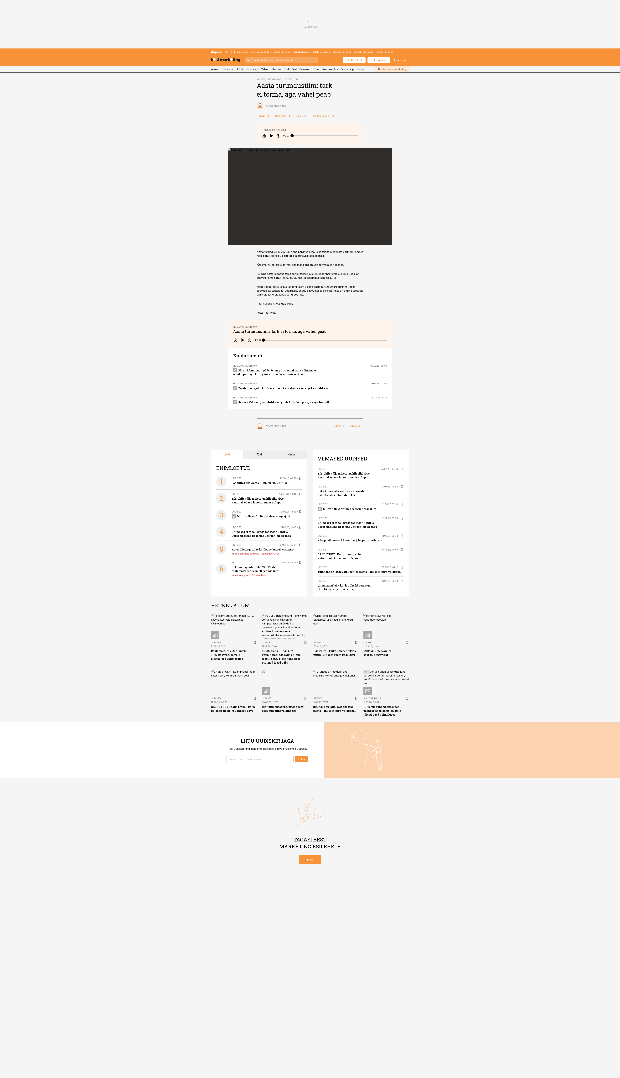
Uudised (236, 478)
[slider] (292, 135)
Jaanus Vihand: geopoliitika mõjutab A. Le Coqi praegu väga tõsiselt (283, 402)
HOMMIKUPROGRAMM (269, 79)
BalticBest (291, 69)
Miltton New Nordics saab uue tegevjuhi (263, 516)
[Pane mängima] (271, 135)
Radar (360, 69)
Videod (265, 69)
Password (305, 69)
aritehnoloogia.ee (321, 52)
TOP (234, 562)
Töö (316, 69)
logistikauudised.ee (363, 52)
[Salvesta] (300, 478)
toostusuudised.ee (342, 52)
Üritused (277, 69)
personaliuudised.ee (261, 52)
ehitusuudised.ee (385, 52)
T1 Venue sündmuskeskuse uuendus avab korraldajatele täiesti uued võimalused (382, 710)
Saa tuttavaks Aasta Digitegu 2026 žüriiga (260, 483)
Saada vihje (347, 69)
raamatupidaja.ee (301, 52)
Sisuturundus (329, 69)
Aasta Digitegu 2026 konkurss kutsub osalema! (263, 549)
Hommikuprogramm (274, 130)
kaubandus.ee (241, 52)
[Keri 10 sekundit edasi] (278, 135)
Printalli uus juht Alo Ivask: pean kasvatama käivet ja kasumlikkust (284, 388)
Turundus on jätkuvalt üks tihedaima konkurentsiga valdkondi (360, 571)
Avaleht (215, 69)
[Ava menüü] (226, 52)
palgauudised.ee (282, 52)
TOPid (240, 69)
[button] (260, 759)
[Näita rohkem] (398, 52)
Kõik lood (228, 69)
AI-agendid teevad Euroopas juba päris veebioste (350, 540)
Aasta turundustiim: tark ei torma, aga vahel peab (279, 331)
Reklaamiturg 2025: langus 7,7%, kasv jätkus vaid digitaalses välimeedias (229, 654)
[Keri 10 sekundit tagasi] (264, 135)
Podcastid (252, 69)
